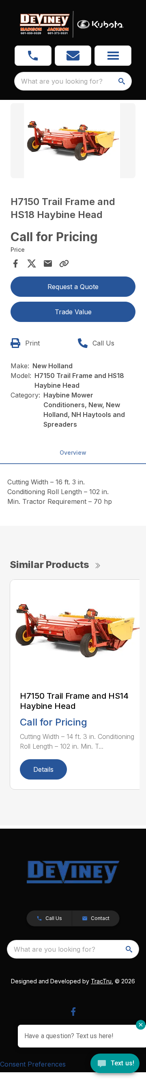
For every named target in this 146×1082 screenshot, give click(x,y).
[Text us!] (115, 1064)
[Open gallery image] (73, 140)
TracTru (101, 981)
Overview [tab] (73, 452)
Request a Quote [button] (73, 287)
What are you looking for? (62, 81)
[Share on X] (31, 263)
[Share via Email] (48, 263)
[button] (33, 55)
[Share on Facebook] (15, 263)
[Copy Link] (64, 263)
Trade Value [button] (73, 312)
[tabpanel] (73, 142)
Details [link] (43, 769)
